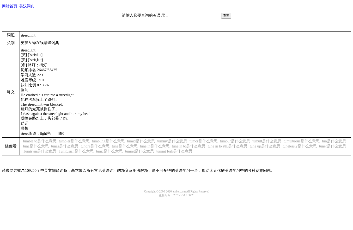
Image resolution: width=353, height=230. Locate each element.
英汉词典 (27, 6)
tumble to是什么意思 (39, 141)
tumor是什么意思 (203, 141)
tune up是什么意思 (265, 146)
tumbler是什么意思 (74, 141)
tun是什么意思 (334, 141)
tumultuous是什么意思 (302, 141)
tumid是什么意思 (141, 141)
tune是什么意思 (125, 146)
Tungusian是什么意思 (76, 151)
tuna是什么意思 (36, 146)
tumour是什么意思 (235, 141)
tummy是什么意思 (172, 141)
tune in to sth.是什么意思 (227, 146)
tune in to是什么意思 (188, 146)
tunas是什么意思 (64, 146)
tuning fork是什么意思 (174, 151)
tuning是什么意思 (139, 151)
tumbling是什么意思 (108, 141)
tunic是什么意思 (109, 151)
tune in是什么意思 (155, 146)
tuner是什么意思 (332, 146)
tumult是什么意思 (266, 141)
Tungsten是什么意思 (39, 151)
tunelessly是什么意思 (300, 146)
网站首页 (9, 6)
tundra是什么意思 (95, 146)
